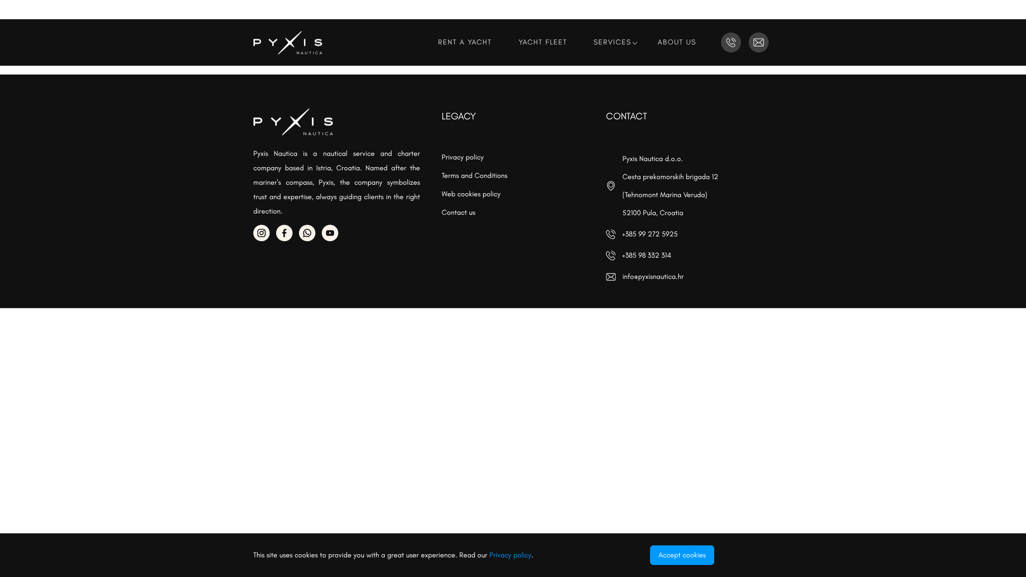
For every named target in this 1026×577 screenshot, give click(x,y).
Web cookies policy (471, 194)
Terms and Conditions (474, 175)
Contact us (458, 212)
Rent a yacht (466, 42)
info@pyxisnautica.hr (653, 276)
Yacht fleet (544, 42)
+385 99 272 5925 (650, 234)
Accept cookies (682, 555)
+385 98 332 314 (646, 255)
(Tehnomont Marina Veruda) (664, 194)
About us (678, 42)
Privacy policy (463, 157)
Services (614, 42)
